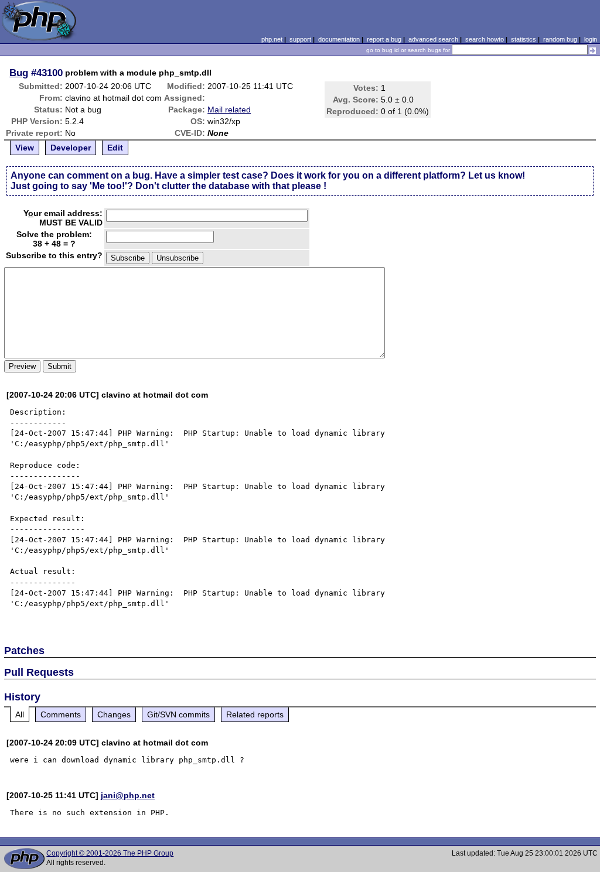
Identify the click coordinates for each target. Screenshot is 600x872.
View (24, 147)
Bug (18, 72)
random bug (560, 39)
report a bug (384, 39)
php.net (271, 39)
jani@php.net (128, 795)
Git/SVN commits (178, 714)
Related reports (255, 714)
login (590, 39)
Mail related (229, 109)
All (19, 714)
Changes (114, 714)
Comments (60, 714)
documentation (339, 39)
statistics (523, 39)
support (300, 39)
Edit (115, 147)
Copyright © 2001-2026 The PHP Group (109, 853)
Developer (70, 147)
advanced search (433, 39)
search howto (484, 39)
